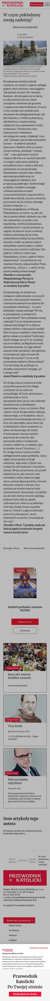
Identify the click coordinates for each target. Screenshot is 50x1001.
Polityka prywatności (39, 947)
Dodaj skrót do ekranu (25, 994)
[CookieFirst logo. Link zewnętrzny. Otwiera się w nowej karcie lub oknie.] (7, 950)
